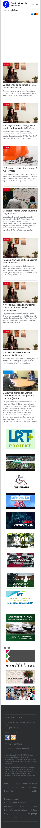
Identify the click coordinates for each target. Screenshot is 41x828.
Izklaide (34, 791)
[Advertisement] (20, 39)
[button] (36, 4)
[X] (35, 14)
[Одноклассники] (37, 14)
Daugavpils (15, 784)
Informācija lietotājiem (13, 744)
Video (34, 787)
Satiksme (33, 806)
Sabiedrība (8, 787)
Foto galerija (32, 814)
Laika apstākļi (9, 806)
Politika (25, 784)
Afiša (22, 806)
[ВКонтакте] (32, 14)
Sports (16, 787)
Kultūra (17, 814)
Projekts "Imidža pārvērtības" (15, 810)
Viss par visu (25, 787)
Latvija (7, 784)
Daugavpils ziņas (11, 799)
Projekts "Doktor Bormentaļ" (15, 803)
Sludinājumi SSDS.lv (12, 817)
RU (33, 4)
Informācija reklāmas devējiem (17, 749)
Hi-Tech (34, 810)
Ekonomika (8, 791)
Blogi (6, 814)
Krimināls (33, 784)
